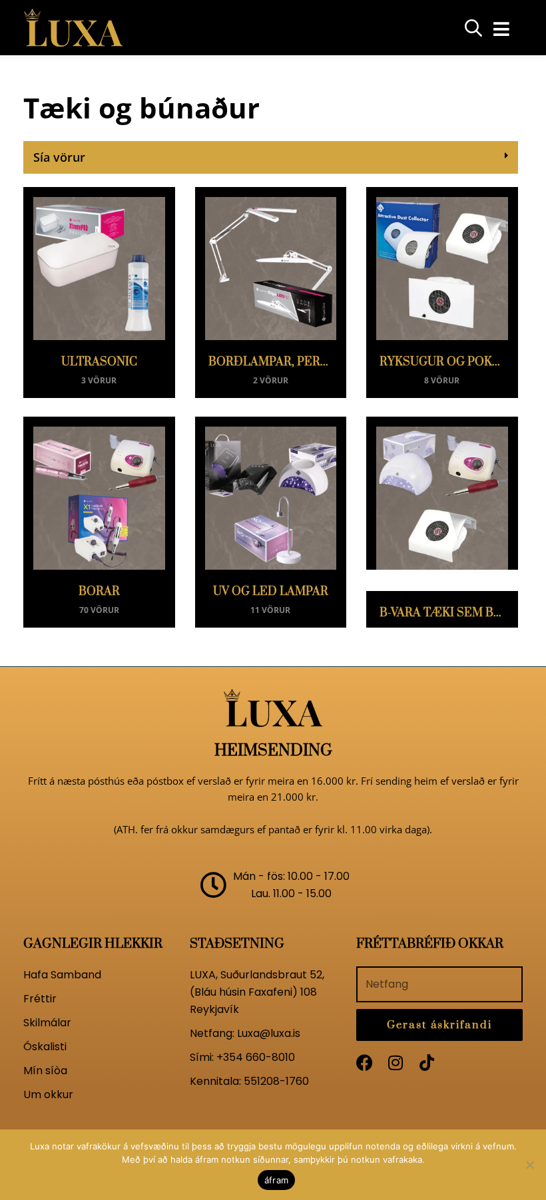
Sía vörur (59, 157)
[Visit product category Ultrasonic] (99, 263)
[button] (501, 29)
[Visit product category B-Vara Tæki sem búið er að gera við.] (442, 493)
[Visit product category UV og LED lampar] (271, 493)
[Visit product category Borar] (99, 493)
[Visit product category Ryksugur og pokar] (442, 263)
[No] (529, 1164)
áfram (276, 1180)
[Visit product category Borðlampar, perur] (271, 263)
